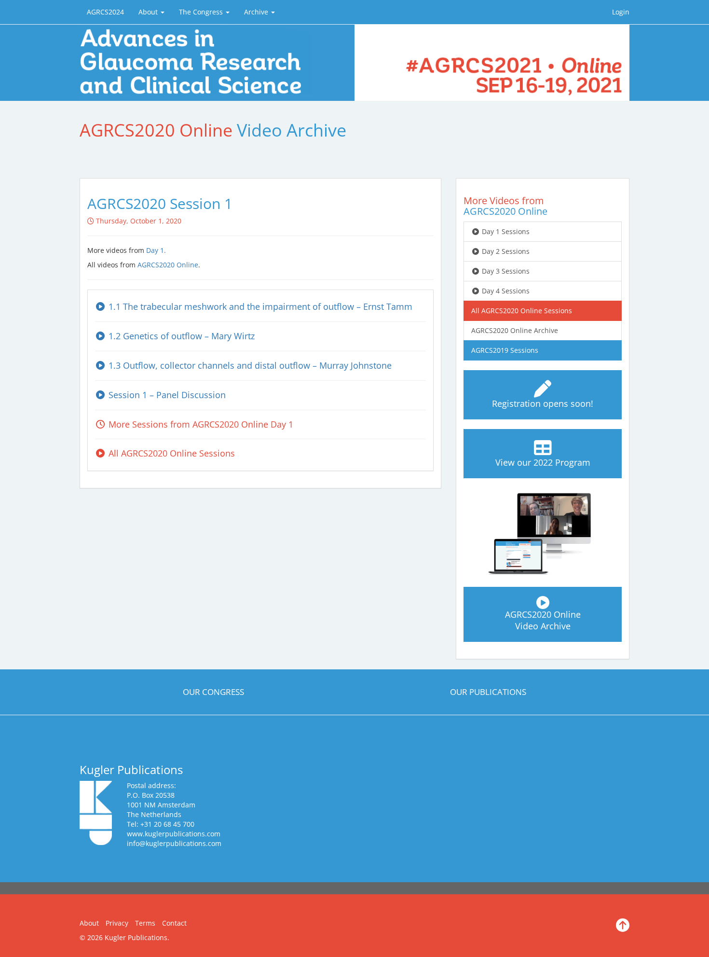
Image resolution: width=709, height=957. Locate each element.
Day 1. (156, 250)
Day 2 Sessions (505, 251)
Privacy (117, 923)
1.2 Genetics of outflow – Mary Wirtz (180, 336)
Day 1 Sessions (505, 231)
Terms (145, 923)
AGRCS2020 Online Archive (514, 330)
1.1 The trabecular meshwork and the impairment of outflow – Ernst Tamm (259, 306)
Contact (174, 923)
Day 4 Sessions (505, 290)
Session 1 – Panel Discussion (166, 395)
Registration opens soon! (542, 403)
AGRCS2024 (105, 11)
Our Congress (213, 691)
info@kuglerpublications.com (174, 843)
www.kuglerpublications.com (173, 833)
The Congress (202, 11)
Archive (257, 11)
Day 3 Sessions (505, 271)
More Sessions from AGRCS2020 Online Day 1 (199, 424)
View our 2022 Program (542, 462)
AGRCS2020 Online (167, 264)
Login (620, 11)
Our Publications (488, 691)
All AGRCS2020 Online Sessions (170, 453)
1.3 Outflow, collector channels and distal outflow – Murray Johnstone (249, 365)
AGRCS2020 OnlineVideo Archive (543, 620)
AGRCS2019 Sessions (504, 350)
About (149, 11)
